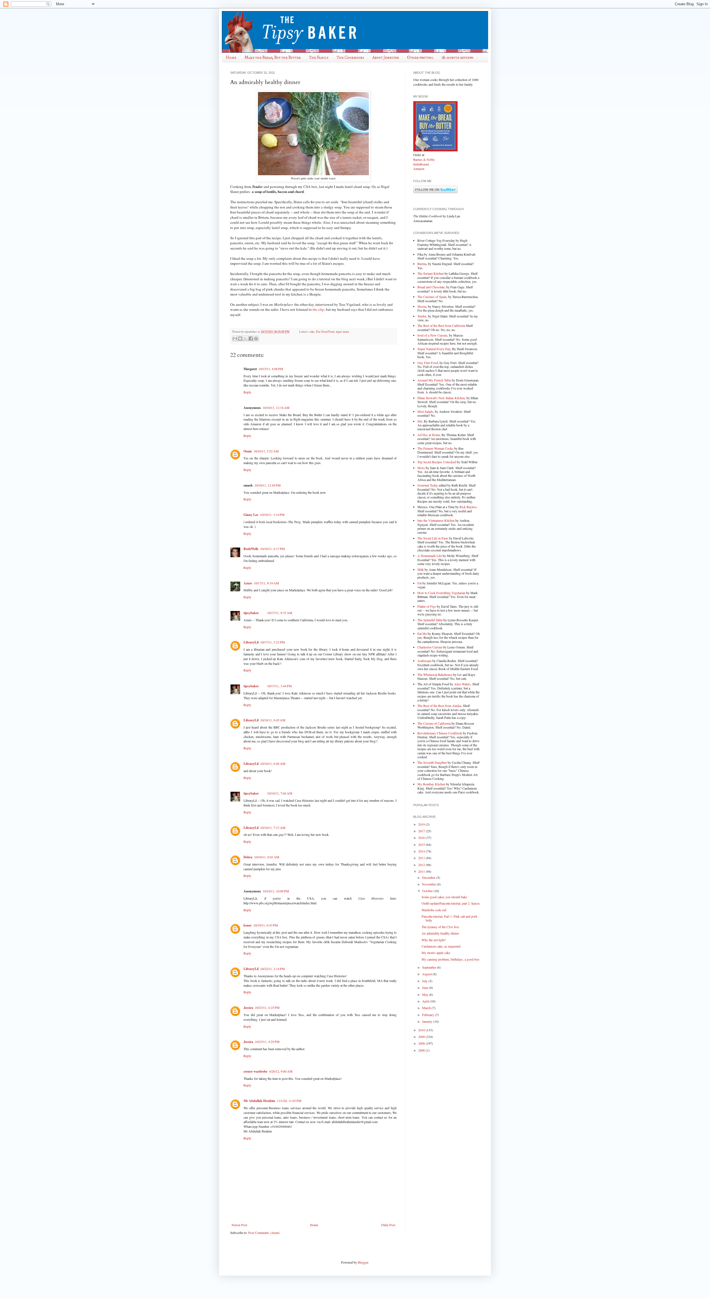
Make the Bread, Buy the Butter (273, 57)
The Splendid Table (430, 620)
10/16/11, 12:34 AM (276, 407)
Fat (419, 583)
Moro (421, 467)
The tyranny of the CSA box (440, 927)
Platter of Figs (426, 606)
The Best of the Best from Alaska (439, 705)
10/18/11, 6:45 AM (272, 720)
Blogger (363, 1262)
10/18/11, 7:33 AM (272, 827)
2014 (422, 851)
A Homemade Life (429, 555)
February (428, 1014)
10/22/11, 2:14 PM (272, 968)
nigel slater (342, 332)
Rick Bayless (468, 507)
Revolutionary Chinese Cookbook (439, 733)
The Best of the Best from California (441, 325)
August (427, 974)
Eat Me (422, 633)
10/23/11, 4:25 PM (267, 1007)
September (429, 967)
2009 (422, 1036)
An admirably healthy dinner (440, 933)
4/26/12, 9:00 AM (281, 1071)
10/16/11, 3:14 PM (272, 514)
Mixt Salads (425, 411)
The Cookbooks (350, 57)
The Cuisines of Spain (432, 296)
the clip (318, 309)
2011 (422, 871)
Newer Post (239, 1225)
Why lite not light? (434, 940)
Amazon (418, 168)
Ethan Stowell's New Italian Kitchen (441, 398)
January (427, 1021)
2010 (422, 1030)
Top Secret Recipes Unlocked (436, 462)
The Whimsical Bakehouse (434, 674)
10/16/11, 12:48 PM (267, 485)
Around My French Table (434, 380)
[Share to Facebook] (250, 338)
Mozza (421, 306)
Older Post (388, 1225)
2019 (422, 824)
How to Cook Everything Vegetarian (441, 593)
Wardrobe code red (434, 910)
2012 (422, 864)
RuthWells (251, 548)
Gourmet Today (427, 485)
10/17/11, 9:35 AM (279, 612)
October (427, 891)
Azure (248, 583)
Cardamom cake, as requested (441, 946)
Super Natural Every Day (433, 349)
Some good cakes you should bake (444, 897)
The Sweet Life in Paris (432, 538)
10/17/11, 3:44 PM (279, 686)
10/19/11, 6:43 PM (265, 925)
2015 (422, 844)
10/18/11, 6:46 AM (272, 763)
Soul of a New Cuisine (432, 335)
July (425, 981)
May (425, 994)
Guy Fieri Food (427, 362)
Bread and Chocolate (431, 287)
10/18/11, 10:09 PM (276, 891)
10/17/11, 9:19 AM (266, 583)
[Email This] (235, 338)
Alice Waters (462, 684)
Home (231, 57)
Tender (421, 316)
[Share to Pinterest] (256, 338)
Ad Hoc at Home (428, 434)
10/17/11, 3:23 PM (272, 642)
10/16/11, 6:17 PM (272, 548)
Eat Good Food (325, 332)
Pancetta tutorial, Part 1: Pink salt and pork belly (449, 918)
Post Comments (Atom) (264, 1232)
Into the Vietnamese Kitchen (436, 520)
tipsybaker (251, 612)
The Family (318, 57)
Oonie (248, 451)
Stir (419, 421)
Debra (248, 857)
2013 (422, 858)
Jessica (248, 1007)
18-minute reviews (457, 57)
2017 (422, 831)
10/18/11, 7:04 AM (279, 793)
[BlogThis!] (240, 338)
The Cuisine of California (434, 723)
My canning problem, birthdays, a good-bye (450, 959)
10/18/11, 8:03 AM (266, 857)
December (429, 877)
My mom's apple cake (436, 952)
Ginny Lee (251, 514)
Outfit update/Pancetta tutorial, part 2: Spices (451, 903)
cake (312, 332)
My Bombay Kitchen (431, 784)
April (426, 1001)
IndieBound (421, 164)
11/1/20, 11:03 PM (289, 1100)
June (425, 987)
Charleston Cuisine (429, 647)
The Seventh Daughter (432, 762)
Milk (420, 569)
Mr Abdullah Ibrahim (259, 1100)
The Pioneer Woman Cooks (435, 448)
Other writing (420, 57)
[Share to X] (245, 338)
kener (248, 925)
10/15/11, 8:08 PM (270, 369)
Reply (247, 392)
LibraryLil (251, 642)
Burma (421, 263)
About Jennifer (385, 57)
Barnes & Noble (424, 159)
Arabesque (424, 660)
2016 (422, 837)
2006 (422, 1050)
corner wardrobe (255, 1071)
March (427, 1008)
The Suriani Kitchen (430, 273)
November (429, 884)
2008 (422, 1043)
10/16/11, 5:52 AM (266, 451)
